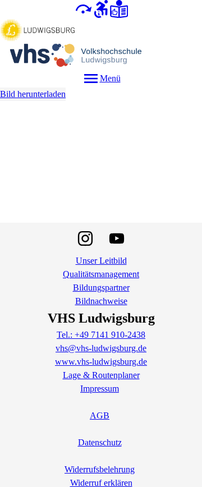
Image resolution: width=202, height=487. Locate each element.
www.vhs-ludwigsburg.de (101, 361)
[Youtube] (116, 238)
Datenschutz (100, 442)
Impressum (99, 388)
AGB (99, 415)
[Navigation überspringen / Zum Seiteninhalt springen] (83, 8)
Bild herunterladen (33, 94)
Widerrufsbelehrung (100, 469)
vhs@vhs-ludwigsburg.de (101, 348)
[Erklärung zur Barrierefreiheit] (101, 8)
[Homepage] (101, 44)
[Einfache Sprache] (119, 8)
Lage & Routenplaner (101, 375)
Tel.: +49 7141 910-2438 (101, 334)
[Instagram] (85, 238)
